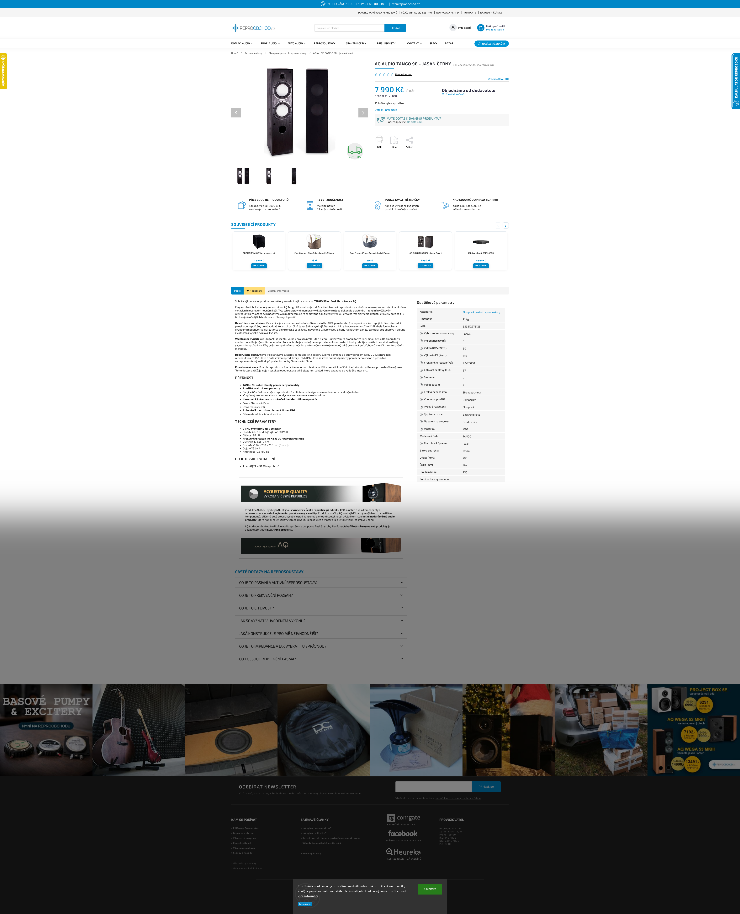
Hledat (395, 28)
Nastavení (305, 904)
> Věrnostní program (243, 838)
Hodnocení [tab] (256, 290)
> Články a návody (241, 853)
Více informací (308, 896)
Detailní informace (386, 109)
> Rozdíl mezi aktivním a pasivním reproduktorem (330, 838)
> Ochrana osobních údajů (246, 868)
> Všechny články (311, 853)
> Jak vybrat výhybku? (314, 833)
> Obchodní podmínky (243, 863)
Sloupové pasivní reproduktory (481, 312)
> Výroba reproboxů (243, 848)
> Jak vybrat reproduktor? (316, 828)
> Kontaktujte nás (241, 843)
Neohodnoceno (403, 74)
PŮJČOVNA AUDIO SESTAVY (416, 12)
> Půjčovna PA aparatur (245, 828)
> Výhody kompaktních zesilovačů (321, 843)
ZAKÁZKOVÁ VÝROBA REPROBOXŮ (377, 12)
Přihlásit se (486, 786)
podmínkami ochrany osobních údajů (458, 798)
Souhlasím (430, 889)
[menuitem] (244, 43)
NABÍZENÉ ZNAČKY (494, 43)
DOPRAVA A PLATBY (448, 12)
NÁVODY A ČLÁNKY (491, 12)
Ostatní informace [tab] (278, 290)
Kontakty (469, 12)
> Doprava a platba (242, 833)
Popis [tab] (237, 290)
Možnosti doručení (453, 94)
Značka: (498, 78)
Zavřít (496, 153)
